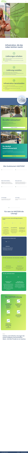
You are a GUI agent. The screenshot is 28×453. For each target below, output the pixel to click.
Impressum (18, 452)
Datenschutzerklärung (24, 452)
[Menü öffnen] (26, 1)
